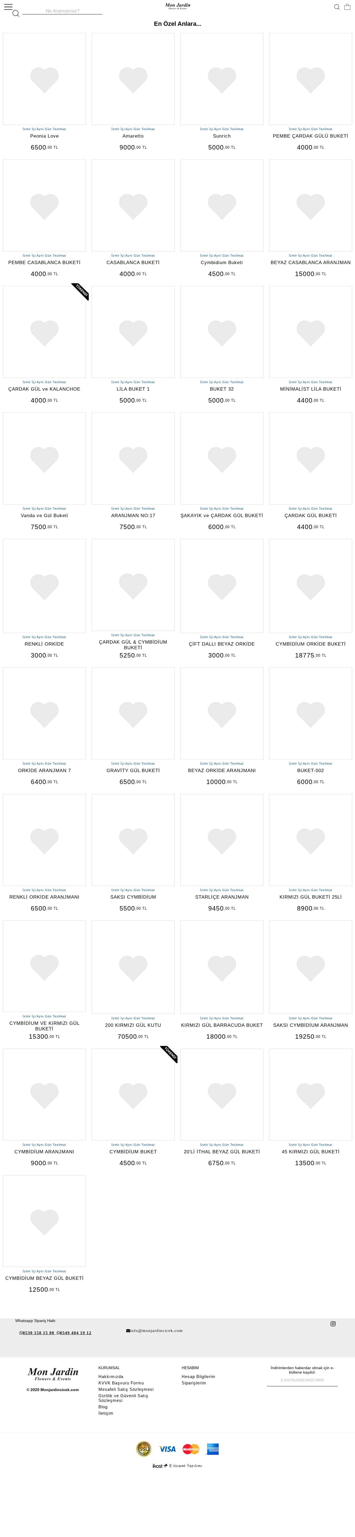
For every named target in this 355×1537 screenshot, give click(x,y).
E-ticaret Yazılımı (185, 1466)
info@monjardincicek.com (156, 1330)
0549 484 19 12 (76, 1333)
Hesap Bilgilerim (198, 1376)
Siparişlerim (194, 1383)
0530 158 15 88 (38, 1333)
